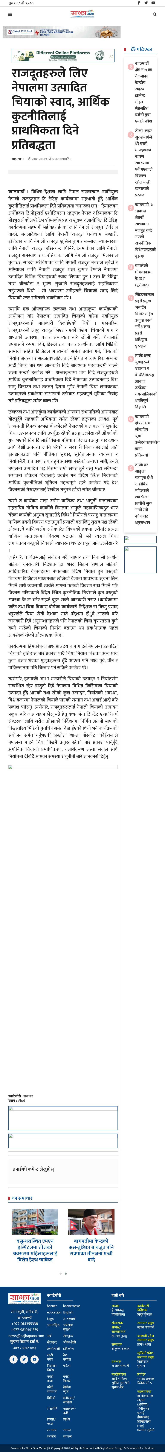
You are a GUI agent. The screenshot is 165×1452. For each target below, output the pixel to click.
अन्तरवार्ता (69, 1319)
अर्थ (49, 1336)
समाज (67, 1430)
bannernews (71, 1306)
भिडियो (51, 1398)
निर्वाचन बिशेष (52, 1368)
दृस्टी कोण (50, 1357)
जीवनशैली (69, 1342)
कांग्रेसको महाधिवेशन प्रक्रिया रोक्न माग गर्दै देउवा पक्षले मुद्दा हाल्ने (91, 1247)
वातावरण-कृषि (69, 1411)
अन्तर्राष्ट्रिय (53, 1325)
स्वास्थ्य (67, 1437)
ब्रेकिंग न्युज (67, 1390)
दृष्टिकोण (68, 1349)
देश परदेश (67, 1357)
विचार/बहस (51, 1422)
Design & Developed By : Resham (134, 1448)
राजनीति (52, 1409)
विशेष (66, 1419)
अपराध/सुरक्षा (68, 1327)
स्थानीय (51, 1437)
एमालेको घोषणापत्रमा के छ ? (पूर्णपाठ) (144, 275)
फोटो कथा (50, 1379)
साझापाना (18, 159)
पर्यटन (67, 1366)
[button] (60, 1273)
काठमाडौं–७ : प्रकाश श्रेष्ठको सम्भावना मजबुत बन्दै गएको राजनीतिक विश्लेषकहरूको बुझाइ (145, 230)
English (68, 1312)
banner (52, 1306)
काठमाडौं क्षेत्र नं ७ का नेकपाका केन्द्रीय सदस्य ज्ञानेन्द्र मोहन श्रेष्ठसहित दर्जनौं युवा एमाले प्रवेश (143, 92)
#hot (21, 1101)
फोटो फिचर (66, 1379)
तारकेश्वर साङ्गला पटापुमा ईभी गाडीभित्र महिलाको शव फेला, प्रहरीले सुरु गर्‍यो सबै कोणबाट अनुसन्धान (144, 494)
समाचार (28, 1096)
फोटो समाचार (52, 1390)
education (54, 1312)
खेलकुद (68, 1336)
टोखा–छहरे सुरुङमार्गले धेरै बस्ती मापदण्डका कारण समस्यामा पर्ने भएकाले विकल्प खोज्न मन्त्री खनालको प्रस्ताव (144, 163)
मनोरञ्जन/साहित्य (69, 1400)
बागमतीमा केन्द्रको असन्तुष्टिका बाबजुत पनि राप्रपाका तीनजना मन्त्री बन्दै (35, 1250)
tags (50, 1319)
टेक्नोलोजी (53, 1349)
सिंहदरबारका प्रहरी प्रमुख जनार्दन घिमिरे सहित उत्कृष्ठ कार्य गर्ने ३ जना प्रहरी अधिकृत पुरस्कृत (144, 320)
